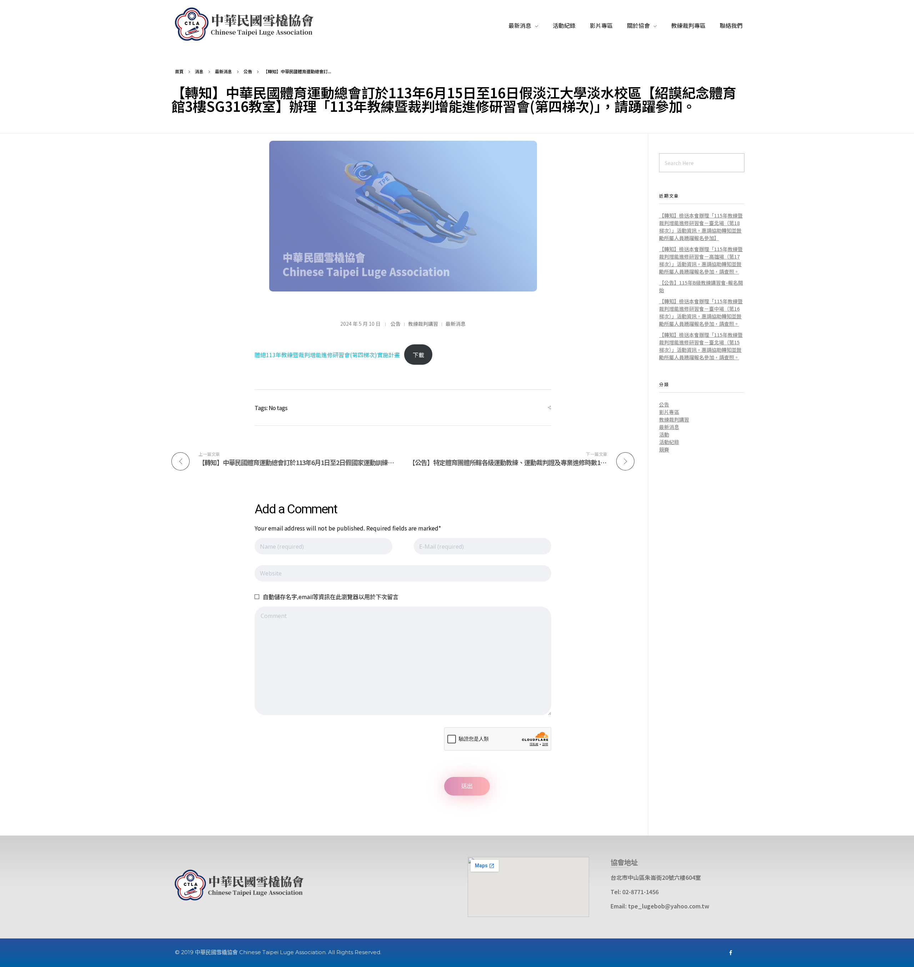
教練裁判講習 (423, 323)
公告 (247, 71)
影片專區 (669, 411)
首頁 (179, 71)
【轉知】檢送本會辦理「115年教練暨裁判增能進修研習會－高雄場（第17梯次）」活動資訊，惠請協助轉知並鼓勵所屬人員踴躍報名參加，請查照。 (701, 260)
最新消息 (223, 71)
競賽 (664, 449)
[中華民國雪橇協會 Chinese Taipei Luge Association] (248, 24)
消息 (199, 71)
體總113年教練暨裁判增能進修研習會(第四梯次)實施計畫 (327, 354)
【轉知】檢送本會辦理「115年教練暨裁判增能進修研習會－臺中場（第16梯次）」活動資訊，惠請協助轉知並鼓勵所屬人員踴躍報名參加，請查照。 (701, 312)
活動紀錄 (669, 441)
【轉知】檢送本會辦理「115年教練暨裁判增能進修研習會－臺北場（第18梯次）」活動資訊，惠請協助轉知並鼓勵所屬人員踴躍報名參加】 (701, 226)
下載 (418, 354)
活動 (664, 434)
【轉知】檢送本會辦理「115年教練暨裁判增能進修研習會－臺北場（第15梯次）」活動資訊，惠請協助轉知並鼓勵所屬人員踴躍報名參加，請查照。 (701, 346)
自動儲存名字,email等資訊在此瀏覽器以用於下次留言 (330, 597)
